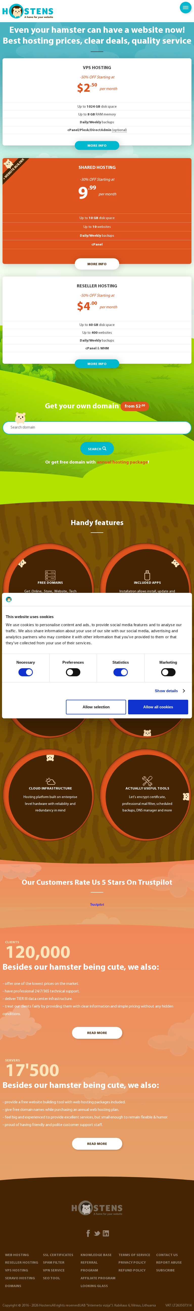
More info (97, 145)
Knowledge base (96, 1255)
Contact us (167, 1255)
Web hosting (17, 1255)
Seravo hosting (20, 1278)
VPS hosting (16, 1270)
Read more (97, 1033)
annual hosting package (122, 462)
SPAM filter (53, 1263)
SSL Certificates (58, 1255)
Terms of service (134, 1255)
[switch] (73, 672)
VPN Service (54, 1270)
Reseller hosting (21, 1263)
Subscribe (165, 1270)
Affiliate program (98, 1278)
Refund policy (132, 1270)
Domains (13, 1286)
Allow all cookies (158, 707)
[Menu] (185, 7)
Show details (166, 691)
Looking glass (94, 1286)
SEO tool (51, 1278)
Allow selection (96, 707)
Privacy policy (132, 1263)
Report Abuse (169, 1263)
